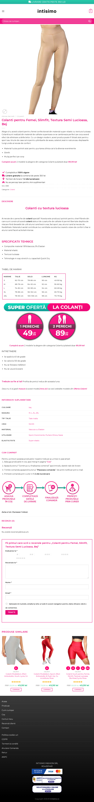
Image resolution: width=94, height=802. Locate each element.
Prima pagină (8, 116)
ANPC (4, 757)
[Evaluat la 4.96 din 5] (47, 682)
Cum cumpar (8, 710)
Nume (8, 582)
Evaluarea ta (11, 551)
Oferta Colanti (80, 389)
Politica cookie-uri (10, 735)
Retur (4, 752)
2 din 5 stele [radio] (24, 554)
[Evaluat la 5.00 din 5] (16, 682)
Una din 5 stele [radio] (10, 554)
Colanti (20, 116)
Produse (6, 706)
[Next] (92, 666)
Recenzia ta (11, 563)
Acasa (4, 701)
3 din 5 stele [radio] (39, 554)
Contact (5, 728)
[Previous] (2, 666)
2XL (37, 413)
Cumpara (16, 689)
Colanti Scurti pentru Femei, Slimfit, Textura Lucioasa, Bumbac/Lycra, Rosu (78, 676)
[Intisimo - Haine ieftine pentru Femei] (47, 11)
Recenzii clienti (8, 723)
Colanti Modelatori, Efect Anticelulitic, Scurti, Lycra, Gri (16, 675)
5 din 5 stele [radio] (11, 558)
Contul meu (7, 719)
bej (30, 407)
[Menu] (3, 11)
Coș (3, 715)
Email (8, 593)
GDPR (4, 739)
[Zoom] (5, 111)
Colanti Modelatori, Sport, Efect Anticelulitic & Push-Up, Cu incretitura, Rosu (47, 676)
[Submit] (89, 21)
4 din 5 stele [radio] (56, 554)
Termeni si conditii (10, 744)
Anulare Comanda (10, 748)
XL (34, 413)
